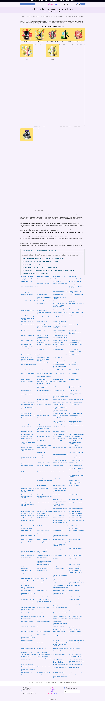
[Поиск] (74, 4)
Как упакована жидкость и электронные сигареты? (40, 261)
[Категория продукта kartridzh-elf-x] (26, 135)
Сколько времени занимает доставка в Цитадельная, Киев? (43, 258)
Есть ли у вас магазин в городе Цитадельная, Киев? (40, 267)
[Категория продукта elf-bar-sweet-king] (26, 52)
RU (65, 691)
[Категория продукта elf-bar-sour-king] (52, 52)
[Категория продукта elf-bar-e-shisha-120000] (65, 35)
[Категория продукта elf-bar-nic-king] (39, 86)
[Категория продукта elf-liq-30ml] (39, 170)
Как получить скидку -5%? (32, 264)
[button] (52, 250)
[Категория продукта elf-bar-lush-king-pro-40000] (52, 36)
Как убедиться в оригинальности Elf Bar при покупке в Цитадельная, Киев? (48, 270)
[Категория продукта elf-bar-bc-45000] (78, 35)
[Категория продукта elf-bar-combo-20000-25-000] (65, 86)
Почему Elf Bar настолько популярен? (35, 273)
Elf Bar (66, 16)
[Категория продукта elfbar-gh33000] (39, 35)
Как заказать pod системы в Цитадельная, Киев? (40, 250)
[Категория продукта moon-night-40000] (26, 35)
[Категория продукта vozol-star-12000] (78, 86)
